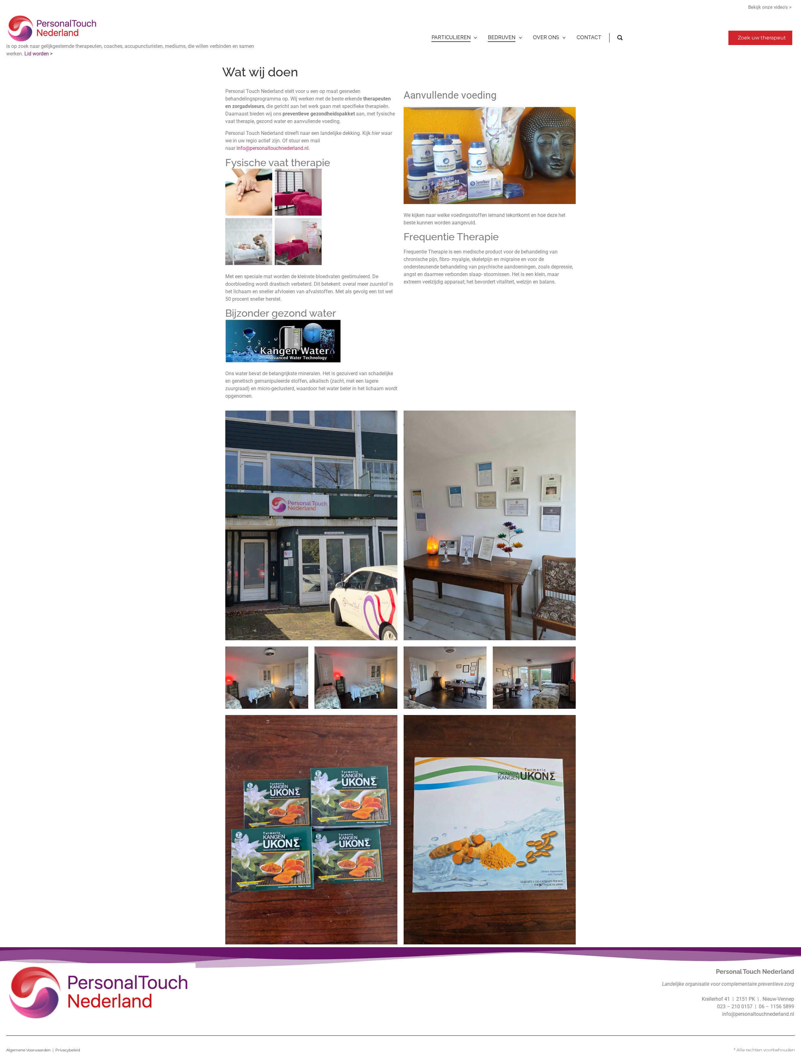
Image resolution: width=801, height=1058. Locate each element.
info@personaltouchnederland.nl (273, 148)
